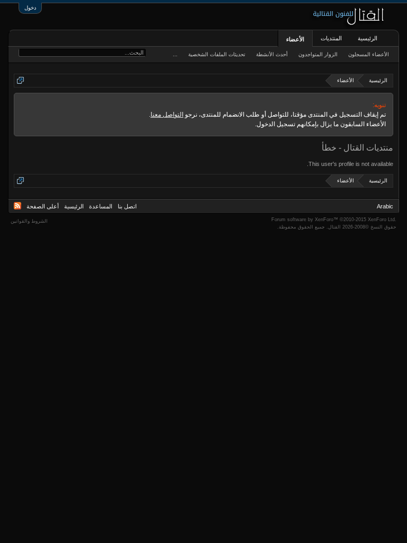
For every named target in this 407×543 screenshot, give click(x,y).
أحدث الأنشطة (272, 54)
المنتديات (331, 38)
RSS (17, 205)
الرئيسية (367, 38)
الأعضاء (295, 39)
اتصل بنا (127, 206)
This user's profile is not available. (350, 164)
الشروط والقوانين (29, 221)
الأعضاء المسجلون (368, 54)
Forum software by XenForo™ (333, 219)
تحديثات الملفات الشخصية (216, 54)
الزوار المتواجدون (318, 54)
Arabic (385, 206)
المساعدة (100, 206)
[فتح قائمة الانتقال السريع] (20, 80)
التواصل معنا (167, 114)
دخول (30, 8)
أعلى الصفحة (42, 206)
